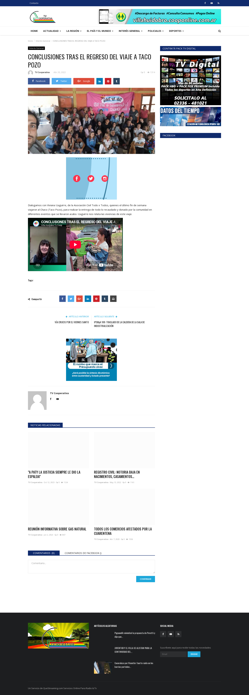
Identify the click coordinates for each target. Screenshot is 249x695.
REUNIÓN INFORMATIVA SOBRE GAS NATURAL (57, 529)
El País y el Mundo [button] (99, 30)
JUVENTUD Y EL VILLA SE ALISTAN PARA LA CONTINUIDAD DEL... (133, 649)
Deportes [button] (175, 30)
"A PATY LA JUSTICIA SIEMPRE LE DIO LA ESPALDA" (54, 474)
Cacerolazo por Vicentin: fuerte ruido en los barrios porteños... (134, 664)
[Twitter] (71, 298)
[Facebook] (62, 298)
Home (34, 30)
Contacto (34, 3)
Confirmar (145, 579)
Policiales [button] (155, 30)
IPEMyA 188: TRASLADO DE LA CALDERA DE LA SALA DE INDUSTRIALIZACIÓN (119, 324)
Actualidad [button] (51, 30)
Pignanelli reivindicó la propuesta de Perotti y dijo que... (135, 634)
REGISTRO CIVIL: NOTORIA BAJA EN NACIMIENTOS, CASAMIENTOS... (117, 474)
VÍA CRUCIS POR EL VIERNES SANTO (72, 322)
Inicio (30, 41)
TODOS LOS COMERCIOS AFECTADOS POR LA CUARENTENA (123, 531)
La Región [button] (73, 30)
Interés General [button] (130, 30)
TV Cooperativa (42, 72)
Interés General (43, 41)
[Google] (79, 298)
